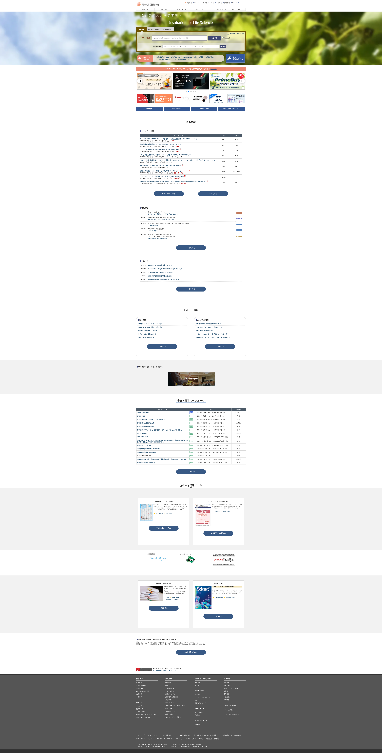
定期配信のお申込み (218, 533)
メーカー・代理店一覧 (218, 9)
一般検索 (139, 697)
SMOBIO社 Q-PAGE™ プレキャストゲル (161, 219)
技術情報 (197, 694)
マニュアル (176, 599)
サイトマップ (140, 735)
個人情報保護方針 (168, 735)
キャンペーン (176, 109)
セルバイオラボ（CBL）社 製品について (209, 327)
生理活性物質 (169, 688)
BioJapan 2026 (142, 433)
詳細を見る (217, 511)
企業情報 (219, 3)
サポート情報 (182, 9)
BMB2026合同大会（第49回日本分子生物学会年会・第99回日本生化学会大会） (162, 459)
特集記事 (168, 682)
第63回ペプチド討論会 (144, 445)
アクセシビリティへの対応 (194, 739)
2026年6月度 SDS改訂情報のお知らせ (160, 276)
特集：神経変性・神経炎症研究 (204, 57)
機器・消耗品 (169, 714)
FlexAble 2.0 (187, 57)
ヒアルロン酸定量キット (164, 59)
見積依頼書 (168, 599)
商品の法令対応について (164, 739)
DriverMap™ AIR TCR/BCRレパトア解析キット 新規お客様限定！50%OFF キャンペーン (169, 139)
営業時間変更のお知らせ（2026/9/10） (160, 272)
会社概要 (226, 685)
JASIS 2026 (141, 416)
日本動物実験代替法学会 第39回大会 (148, 449)
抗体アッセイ (169, 702)
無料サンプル (140, 709)
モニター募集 (140, 712)
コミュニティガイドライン (144, 739)
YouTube (197, 715)
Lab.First (242, 3)
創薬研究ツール (170, 711)
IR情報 (212, 3)
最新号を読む (169, 513)
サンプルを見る (159, 513)
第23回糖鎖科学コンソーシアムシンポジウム (151, 419)
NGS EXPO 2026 (142, 437)
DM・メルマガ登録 (231, 714)
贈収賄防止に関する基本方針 (232, 735)
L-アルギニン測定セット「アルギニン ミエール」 (164, 214)
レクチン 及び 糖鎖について (147, 334)
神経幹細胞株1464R (162, 57)
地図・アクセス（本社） (231, 688)
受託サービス (169, 708)
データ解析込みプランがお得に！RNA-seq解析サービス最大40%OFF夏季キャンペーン (168, 155)
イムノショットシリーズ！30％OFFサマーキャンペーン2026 (159, 149)
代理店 (197, 685)
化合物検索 (139, 688)
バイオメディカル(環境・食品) (175, 705)
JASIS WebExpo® (143, 412)
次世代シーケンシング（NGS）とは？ (150, 324)
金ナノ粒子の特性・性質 (146, 337)
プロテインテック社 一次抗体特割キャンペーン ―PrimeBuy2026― (162, 176)
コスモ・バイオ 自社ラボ (173, 717)
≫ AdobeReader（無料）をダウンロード (164, 670)
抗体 (166, 685)
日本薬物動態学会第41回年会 (146, 452)
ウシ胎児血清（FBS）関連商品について (209, 324)
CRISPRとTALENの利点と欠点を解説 (150, 327)
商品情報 (145, 9)
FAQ (196, 700)
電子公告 (226, 694)
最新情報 (163, 9)
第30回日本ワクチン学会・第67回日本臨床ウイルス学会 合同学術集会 (159, 430)
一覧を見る (213, 194)
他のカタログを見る (230, 597)
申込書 (167, 597)
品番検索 (139, 694)
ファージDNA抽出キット (181, 59)
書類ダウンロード (200, 703)
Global (234, 3)
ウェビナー (147, 714)
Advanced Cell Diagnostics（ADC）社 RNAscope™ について (217, 337)
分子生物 (168, 700)
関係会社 (226, 697)
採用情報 (227, 3)
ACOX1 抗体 (152, 231)
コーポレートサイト (200, 3)
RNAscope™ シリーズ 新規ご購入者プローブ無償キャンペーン (160, 165)
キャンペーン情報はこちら (238, 58)
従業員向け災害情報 (212, 739)
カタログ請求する (219, 597)
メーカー (197, 682)
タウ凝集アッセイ (176, 57)
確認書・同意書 (175, 597)
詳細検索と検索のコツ (237, 33)
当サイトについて (153, 735)
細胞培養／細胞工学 (171, 697)
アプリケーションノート (202, 697)
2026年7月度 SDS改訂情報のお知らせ (160, 265)
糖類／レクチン (170, 694)
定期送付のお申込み (163, 528)
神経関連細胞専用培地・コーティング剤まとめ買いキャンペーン (160, 144)
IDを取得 (189, 3)
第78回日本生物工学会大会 (145, 423)
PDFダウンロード (168, 194)
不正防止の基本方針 (184, 735)
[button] (186, 91)
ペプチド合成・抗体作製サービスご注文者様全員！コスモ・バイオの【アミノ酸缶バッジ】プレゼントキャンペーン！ (177, 160)
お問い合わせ (236, 9)
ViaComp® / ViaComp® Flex (157, 238)
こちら (213, 69)
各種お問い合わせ (191, 652)
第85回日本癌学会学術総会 (145, 426)
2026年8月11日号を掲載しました (165, 269)
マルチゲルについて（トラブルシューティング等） (212, 334)
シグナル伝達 (169, 691)
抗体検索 (139, 682)
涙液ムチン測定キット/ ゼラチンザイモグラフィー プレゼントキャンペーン (164, 171)
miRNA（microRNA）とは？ (147, 330)
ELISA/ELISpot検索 (142, 691)
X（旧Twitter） (199, 712)
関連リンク (179, 739)
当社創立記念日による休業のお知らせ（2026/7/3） (164, 279)
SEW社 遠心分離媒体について (205, 330)
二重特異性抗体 (153, 225)
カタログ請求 (200, 9)
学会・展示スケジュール (231, 109)
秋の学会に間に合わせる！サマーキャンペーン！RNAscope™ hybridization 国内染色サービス (173, 181)
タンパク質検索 (141, 685)
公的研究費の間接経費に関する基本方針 (206, 735)
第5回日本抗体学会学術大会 (146, 462)
